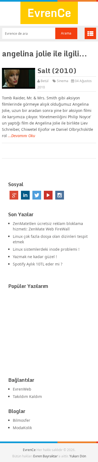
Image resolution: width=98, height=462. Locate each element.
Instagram (59, 195)
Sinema (62, 81)
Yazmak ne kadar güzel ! (35, 256)
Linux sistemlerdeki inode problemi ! (46, 249)
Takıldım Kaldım (27, 396)
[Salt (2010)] (18, 78)
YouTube (48, 195)
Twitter (36, 195)
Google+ (14, 195)
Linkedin (25, 195)
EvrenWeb (22, 389)
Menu (90, 33)
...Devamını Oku (21, 135)
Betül (44, 81)
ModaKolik (22, 427)
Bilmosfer (21, 420)
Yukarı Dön (77, 456)
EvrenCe (49, 13)
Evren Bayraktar (45, 456)
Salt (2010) (56, 70)
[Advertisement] (49, 334)
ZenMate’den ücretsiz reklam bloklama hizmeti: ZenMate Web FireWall (48, 226)
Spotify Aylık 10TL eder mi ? (37, 264)
